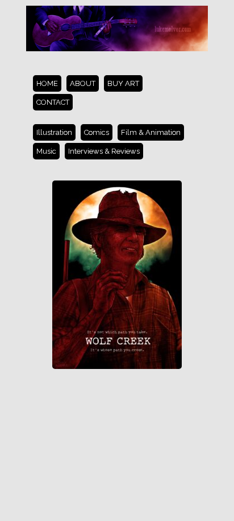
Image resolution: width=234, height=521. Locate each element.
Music (46, 151)
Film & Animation (151, 132)
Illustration (54, 132)
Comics (96, 132)
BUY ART (123, 83)
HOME (47, 83)
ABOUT (82, 83)
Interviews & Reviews (104, 151)
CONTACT (52, 102)
